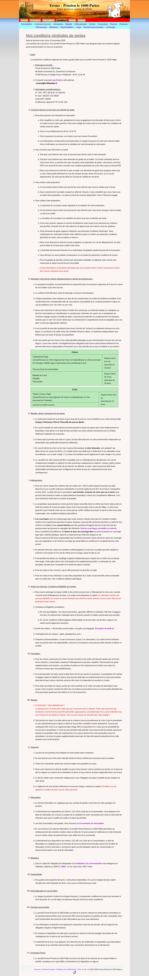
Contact (81, 20)
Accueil (24, 20)
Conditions (61, 20)
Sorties (92, 24)
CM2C (63, 867)
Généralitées (26, 24)
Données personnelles (93, 27)
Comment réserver (43, 24)
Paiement (124, 24)
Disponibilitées (67, 27)
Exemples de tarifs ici (104, 629)
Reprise (113, 24)
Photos (72, 20)
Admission (58, 24)
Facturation (103, 24)
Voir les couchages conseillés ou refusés (98, 528)
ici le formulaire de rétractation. (90, 823)
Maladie (68, 24)
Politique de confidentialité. (67, 969)
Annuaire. (37, 969)
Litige (78, 27)
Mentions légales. (49, 969)
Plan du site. (82, 969)
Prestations (35, 20)
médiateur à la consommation (89, 863)
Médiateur (53, 27)
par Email (57, 80)
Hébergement (81, 24)
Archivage (110, 27)
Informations (48, 20)
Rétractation (41, 27)
